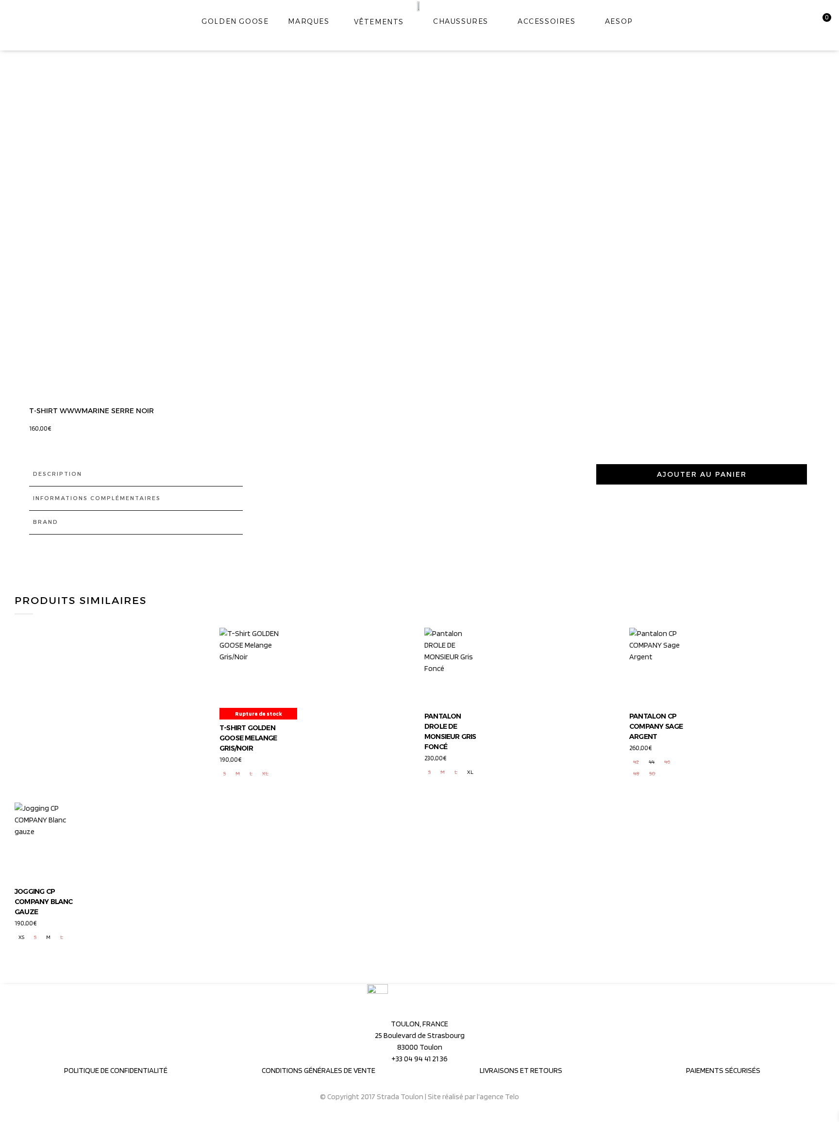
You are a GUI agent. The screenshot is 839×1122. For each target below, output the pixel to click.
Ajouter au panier (702, 474)
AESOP (619, 21)
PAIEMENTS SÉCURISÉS (723, 1070)
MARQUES (308, 21)
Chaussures (460, 21)
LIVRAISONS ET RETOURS (521, 1070)
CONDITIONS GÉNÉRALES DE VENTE (318, 1070)
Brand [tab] (45, 522)
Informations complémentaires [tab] (97, 498)
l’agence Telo (498, 1096)
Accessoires (547, 21)
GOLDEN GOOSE (234, 21)
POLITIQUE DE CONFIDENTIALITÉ (116, 1070)
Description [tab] (57, 473)
